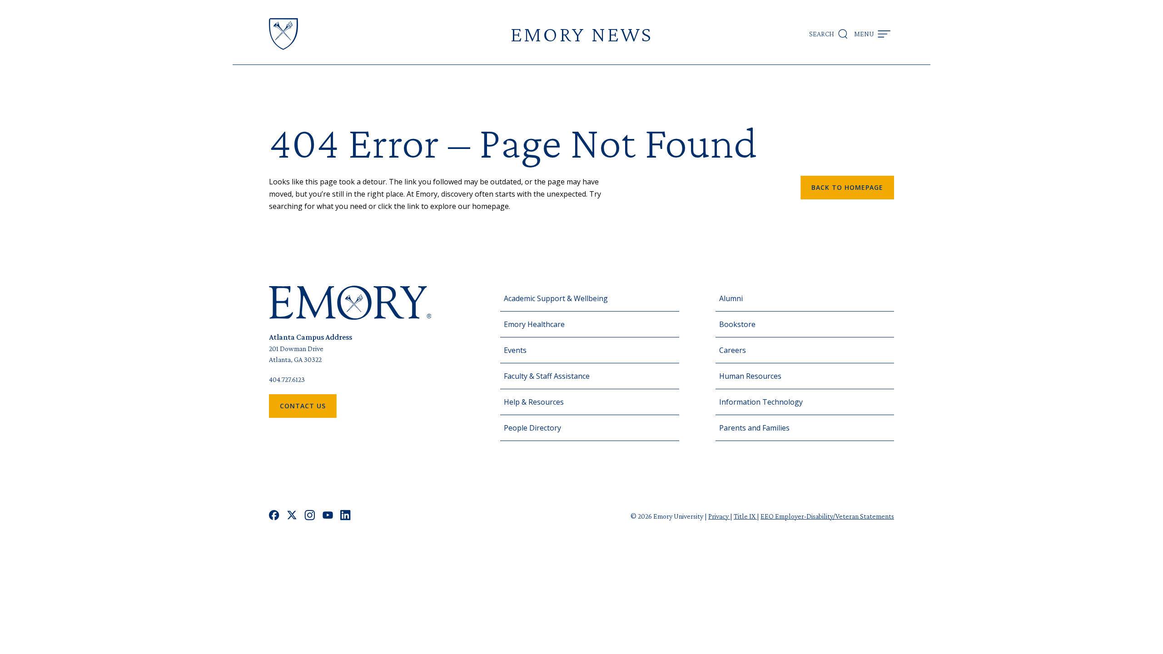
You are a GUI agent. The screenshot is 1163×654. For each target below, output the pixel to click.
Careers (732, 350)
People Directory (532, 428)
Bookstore (737, 324)
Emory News (581, 34)
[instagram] (309, 516)
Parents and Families (754, 428)
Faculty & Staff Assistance (547, 376)
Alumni (731, 298)
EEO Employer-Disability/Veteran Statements (827, 516)
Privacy (719, 516)
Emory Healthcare (534, 324)
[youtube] (328, 516)
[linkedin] (345, 516)
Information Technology (761, 402)
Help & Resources (534, 402)
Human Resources (750, 376)
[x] (292, 516)
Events (515, 350)
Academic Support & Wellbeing (556, 298)
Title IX (745, 516)
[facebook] (274, 516)
